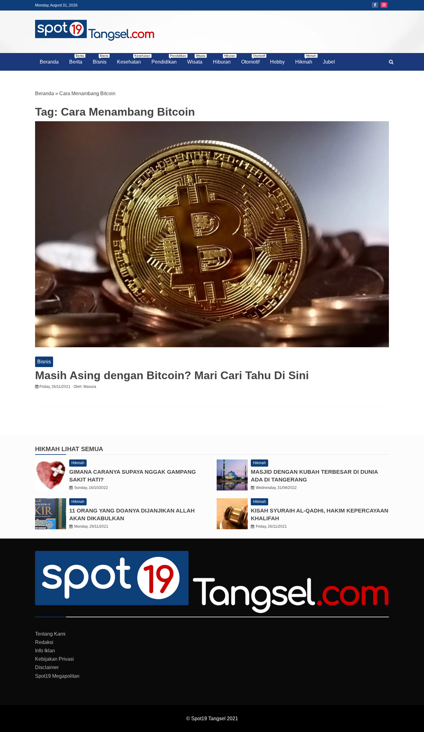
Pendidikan (166, 59)
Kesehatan (131, 59)
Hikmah (305, 59)
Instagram (384, 5)
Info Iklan (45, 650)
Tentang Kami (50, 634)
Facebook (375, 5)
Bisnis (100, 59)
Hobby (277, 61)
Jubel (329, 61)
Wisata (196, 59)
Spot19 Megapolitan (57, 676)
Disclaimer (47, 667)
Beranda (49, 61)
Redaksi (44, 642)
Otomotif (252, 59)
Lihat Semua (82, 449)
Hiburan (224, 59)
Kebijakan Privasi (54, 659)
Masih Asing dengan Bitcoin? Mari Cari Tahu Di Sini (172, 375)
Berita (76, 59)
